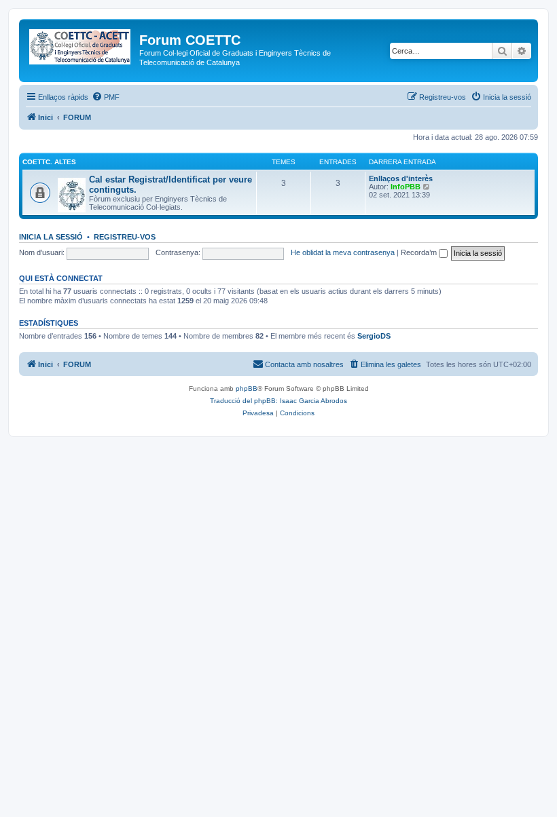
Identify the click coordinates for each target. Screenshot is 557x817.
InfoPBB (405, 187)
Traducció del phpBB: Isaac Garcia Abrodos (278, 400)
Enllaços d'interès (401, 178)
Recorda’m (420, 252)
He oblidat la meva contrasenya (343, 252)
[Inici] (80, 44)
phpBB (246, 388)
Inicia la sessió (51, 237)
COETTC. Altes (49, 162)
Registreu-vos (125, 237)
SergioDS (374, 336)
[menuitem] (106, 97)
